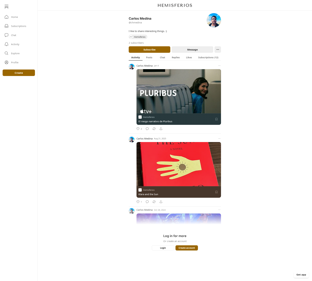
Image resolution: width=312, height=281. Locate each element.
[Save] (216, 119)
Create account (187, 247)
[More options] (219, 65)
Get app (301, 274)
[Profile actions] (217, 49)
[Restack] (154, 128)
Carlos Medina (144, 65)
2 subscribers (136, 42)
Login (163, 247)
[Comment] (147, 128)
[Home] (6, 6)
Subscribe (149, 49)
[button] (19, 17)
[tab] (136, 57)
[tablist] (175, 57)
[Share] (161, 128)
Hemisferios (149, 117)
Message (192, 49)
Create (19, 72)
